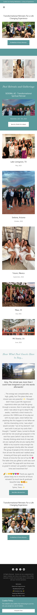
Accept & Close (19, 610)
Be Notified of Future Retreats (18, 42)
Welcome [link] (18, 584)
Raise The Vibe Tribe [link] (18, 595)
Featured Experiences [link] (18, 586)
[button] (4, 7)
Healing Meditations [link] (18, 593)
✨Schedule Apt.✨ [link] (19, 591)
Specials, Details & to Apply (18, 124)
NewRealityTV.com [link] (18, 589)
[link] (13, 569)
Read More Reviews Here (18, 492)
